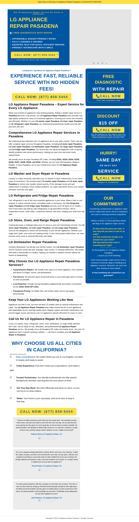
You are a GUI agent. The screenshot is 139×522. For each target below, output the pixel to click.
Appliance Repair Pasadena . (70, 518)
